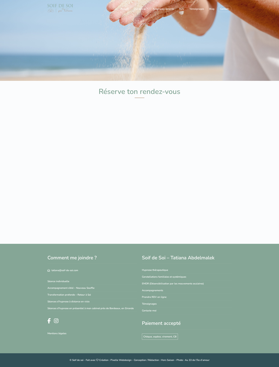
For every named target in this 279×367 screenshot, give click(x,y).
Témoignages (196, 9)
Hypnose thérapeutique (155, 270)
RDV (181, 9)
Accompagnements (163, 9)
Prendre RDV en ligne (154, 297)
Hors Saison (167, 360)
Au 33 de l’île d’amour (197, 360)
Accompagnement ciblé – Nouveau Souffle (70, 288)
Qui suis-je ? (141, 9)
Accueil (124, 9)
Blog (211, 9)
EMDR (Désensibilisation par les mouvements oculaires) (173, 283)
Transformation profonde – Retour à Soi (69, 294)
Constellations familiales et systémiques (164, 276)
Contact (224, 9)
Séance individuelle (58, 281)
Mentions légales (56, 333)
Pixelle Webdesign (121, 360)
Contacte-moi (149, 310)
